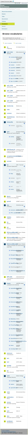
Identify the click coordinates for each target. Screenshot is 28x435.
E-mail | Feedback (5, 430)
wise (8, 416)
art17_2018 (10, 100)
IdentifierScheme (13, 306)
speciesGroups (13, 387)
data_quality (13, 62)
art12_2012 (10, 52)
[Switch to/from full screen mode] (19, 3)
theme (12, 345)
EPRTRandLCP (11, 149)
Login (17, 3)
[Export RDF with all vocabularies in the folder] (24, 54)
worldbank (10, 421)
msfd (8, 375)
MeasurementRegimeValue (13, 313)
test (8, 407)
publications (10, 397)
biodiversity (10, 106)
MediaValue (13, 318)
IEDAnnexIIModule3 (11, 237)
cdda (8, 109)
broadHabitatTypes (13, 380)
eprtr (8, 131)
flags (12, 173)
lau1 (8, 358)
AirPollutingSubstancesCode (13, 250)
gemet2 (9, 201)
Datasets (4, 14)
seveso (9, 402)
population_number (13, 67)
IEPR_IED (9, 276)
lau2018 (9, 365)
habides (9, 217)
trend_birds (13, 75)
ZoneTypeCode (13, 348)
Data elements (5, 18)
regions (12, 384)
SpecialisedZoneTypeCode (13, 335)
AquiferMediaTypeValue (13, 288)
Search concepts (18, 43)
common (9, 113)
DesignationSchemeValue (13, 297)
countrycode (13, 57)
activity (12, 136)
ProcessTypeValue (13, 325)
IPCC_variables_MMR (13, 212)
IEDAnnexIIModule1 (11, 232)
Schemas (4, 21)
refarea (12, 181)
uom (8, 411)
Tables (3, 16)
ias (7, 222)
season (12, 73)
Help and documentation (7, 11)
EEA (8, 1)
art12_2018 (10, 85)
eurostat (9, 161)
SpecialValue (13, 338)
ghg (8, 205)
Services (4, 26)
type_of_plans (13, 81)
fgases (8, 196)
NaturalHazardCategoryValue (13, 321)
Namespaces (4, 28)
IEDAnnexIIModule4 (11, 244)
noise (8, 392)
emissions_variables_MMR (13, 210)
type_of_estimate (13, 78)
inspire (9, 283)
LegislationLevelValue (13, 310)
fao (8, 165)
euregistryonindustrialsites (11, 156)
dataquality (10, 122)
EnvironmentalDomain (13, 302)
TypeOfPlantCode (13, 263)
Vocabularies (5, 23)
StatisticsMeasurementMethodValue (13, 341)
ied (7, 227)
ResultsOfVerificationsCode (13, 258)
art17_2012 (10, 95)
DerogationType (13, 255)
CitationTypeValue (13, 292)
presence (13, 70)
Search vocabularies (8, 43)
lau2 (8, 362)
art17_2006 (10, 90)
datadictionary (11, 117)
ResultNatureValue (13, 328)
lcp (7, 370)
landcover (9, 353)
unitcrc (12, 189)
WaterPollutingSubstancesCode (13, 270)
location (12, 65)
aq (7, 47)
